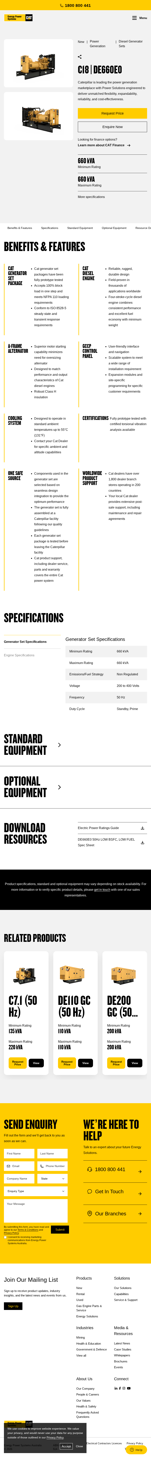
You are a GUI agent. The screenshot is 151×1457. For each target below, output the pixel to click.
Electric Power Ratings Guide (98, 828)
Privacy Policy (11, 1233)
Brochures (120, 1361)
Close (79, 1446)
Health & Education (88, 1343)
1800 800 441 (78, 5)
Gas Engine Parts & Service (89, 1308)
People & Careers (87, 1394)
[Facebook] (120, 1388)
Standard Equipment (80, 227)
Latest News (122, 1343)
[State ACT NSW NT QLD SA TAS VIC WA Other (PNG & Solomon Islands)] (52, 1178)
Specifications (49, 227)
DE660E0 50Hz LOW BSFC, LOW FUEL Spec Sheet (106, 842)
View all (81, 1355)
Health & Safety (86, 1406)
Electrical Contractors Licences (104, 1443)
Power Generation (97, 44)
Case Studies (122, 1349)
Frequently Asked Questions (87, 1415)
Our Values (83, 1400)
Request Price (17, 1063)
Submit (59, 1229)
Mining (80, 1337)
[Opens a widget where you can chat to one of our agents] (136, 1450)
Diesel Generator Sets (131, 44)
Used (79, 1300)
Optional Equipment (114, 227)
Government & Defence (91, 1349)
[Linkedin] (116, 1388)
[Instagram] (124, 1388)
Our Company (85, 1388)
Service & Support (125, 1300)
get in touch (102, 889)
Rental (80, 1294)
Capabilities (121, 1294)
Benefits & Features (19, 227)
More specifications (91, 197)
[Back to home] (18, 18)
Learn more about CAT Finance (101, 145)
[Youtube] (129, 1388)
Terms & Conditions (27, 1229)
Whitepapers (122, 1355)
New (81, 41)
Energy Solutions (87, 1316)
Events (118, 1367)
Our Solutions (123, 1288)
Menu (143, 18)
